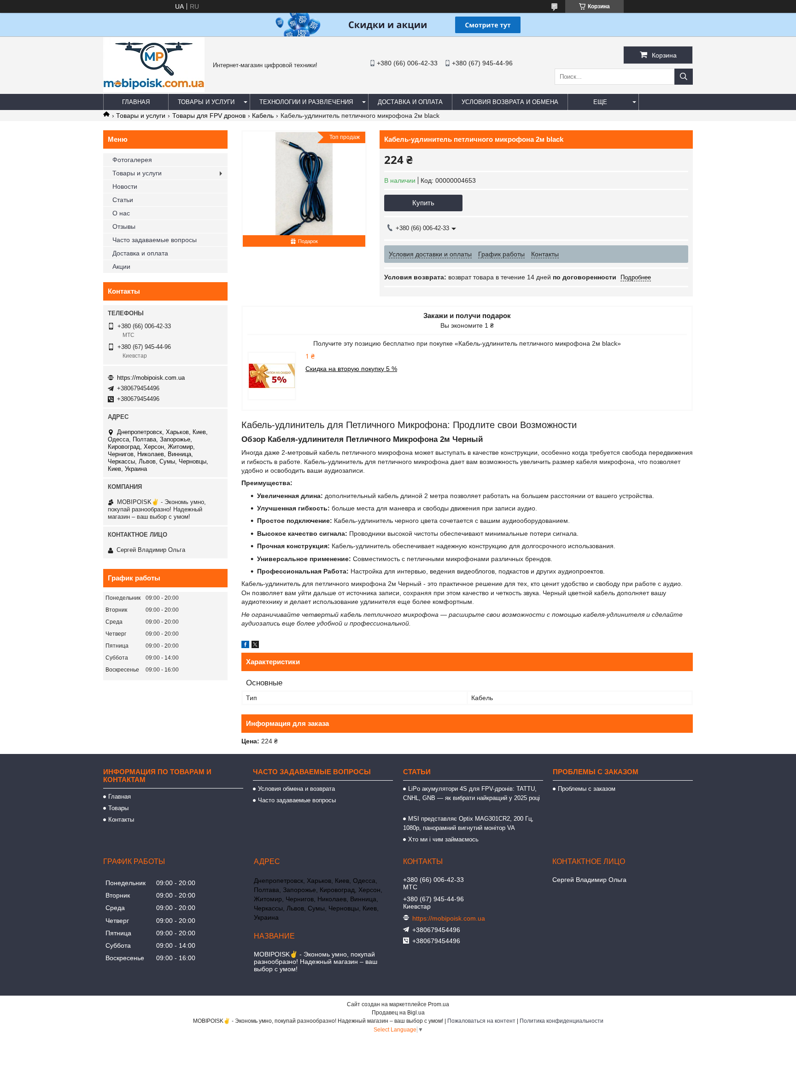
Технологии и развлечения (306, 102)
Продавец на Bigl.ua (398, 1012)
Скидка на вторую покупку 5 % (351, 368)
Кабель (263, 115)
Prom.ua (438, 1004)
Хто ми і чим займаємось (443, 839)
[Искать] (683, 77)
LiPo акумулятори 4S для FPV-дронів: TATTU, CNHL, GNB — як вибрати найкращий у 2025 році (471, 798)
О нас (121, 213)
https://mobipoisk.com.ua (151, 377)
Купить (423, 203)
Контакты (121, 819)
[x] (255, 645)
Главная (136, 102)
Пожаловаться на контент (481, 1021)
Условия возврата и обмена (510, 102)
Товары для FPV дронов (209, 115)
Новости (124, 186)
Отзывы (123, 226)
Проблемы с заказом (586, 788)
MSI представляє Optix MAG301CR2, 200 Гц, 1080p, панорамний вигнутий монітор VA (468, 823)
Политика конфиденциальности (561, 1021)
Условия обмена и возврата (296, 788)
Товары (118, 808)
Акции (121, 266)
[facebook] (245, 645)
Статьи (122, 199)
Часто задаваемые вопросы (154, 239)
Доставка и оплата (410, 102)
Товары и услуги (206, 102)
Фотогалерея (132, 159)
